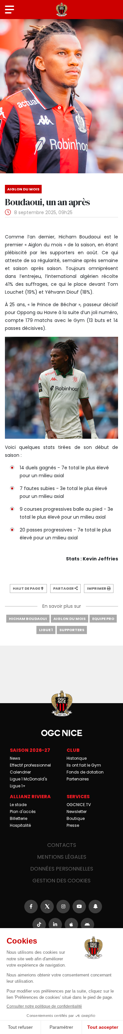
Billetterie (18, 818)
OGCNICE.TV (79, 804)
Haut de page (27, 588)
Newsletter (77, 811)
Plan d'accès (23, 811)
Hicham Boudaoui (28, 618)
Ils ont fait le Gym (84, 765)
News (15, 758)
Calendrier (20, 772)
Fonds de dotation (85, 772)
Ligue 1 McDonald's (28, 779)
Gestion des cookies (61, 880)
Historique (77, 758)
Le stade (18, 804)
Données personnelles (61, 869)
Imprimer (97, 588)
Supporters (71, 629)
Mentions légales (61, 857)
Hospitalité (20, 825)
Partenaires (78, 779)
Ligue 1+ (18, 786)
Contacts (61, 845)
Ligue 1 (46, 629)
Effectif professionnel (30, 765)
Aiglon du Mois (69, 618)
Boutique (76, 818)
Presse (73, 825)
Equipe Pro (103, 618)
